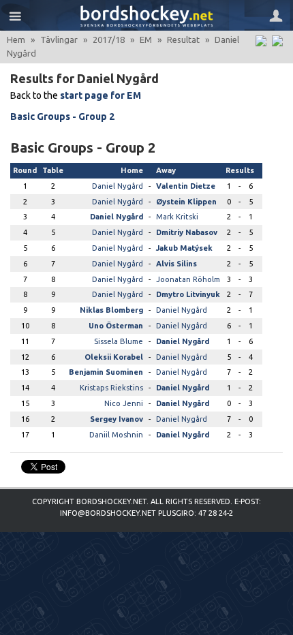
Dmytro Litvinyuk (188, 294)
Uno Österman (116, 326)
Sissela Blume (118, 341)
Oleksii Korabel (113, 357)
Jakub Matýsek (184, 248)
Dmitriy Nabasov (186, 232)
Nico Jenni (123, 403)
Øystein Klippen (186, 202)
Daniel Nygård (117, 186)
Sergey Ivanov (116, 419)
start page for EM (100, 95)
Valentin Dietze (185, 186)
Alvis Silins (176, 264)
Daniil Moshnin (116, 435)
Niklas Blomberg (111, 310)
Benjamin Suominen (106, 372)
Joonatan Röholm (188, 279)
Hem (16, 39)
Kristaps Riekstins (111, 388)
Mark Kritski (177, 217)
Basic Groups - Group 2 (62, 116)
